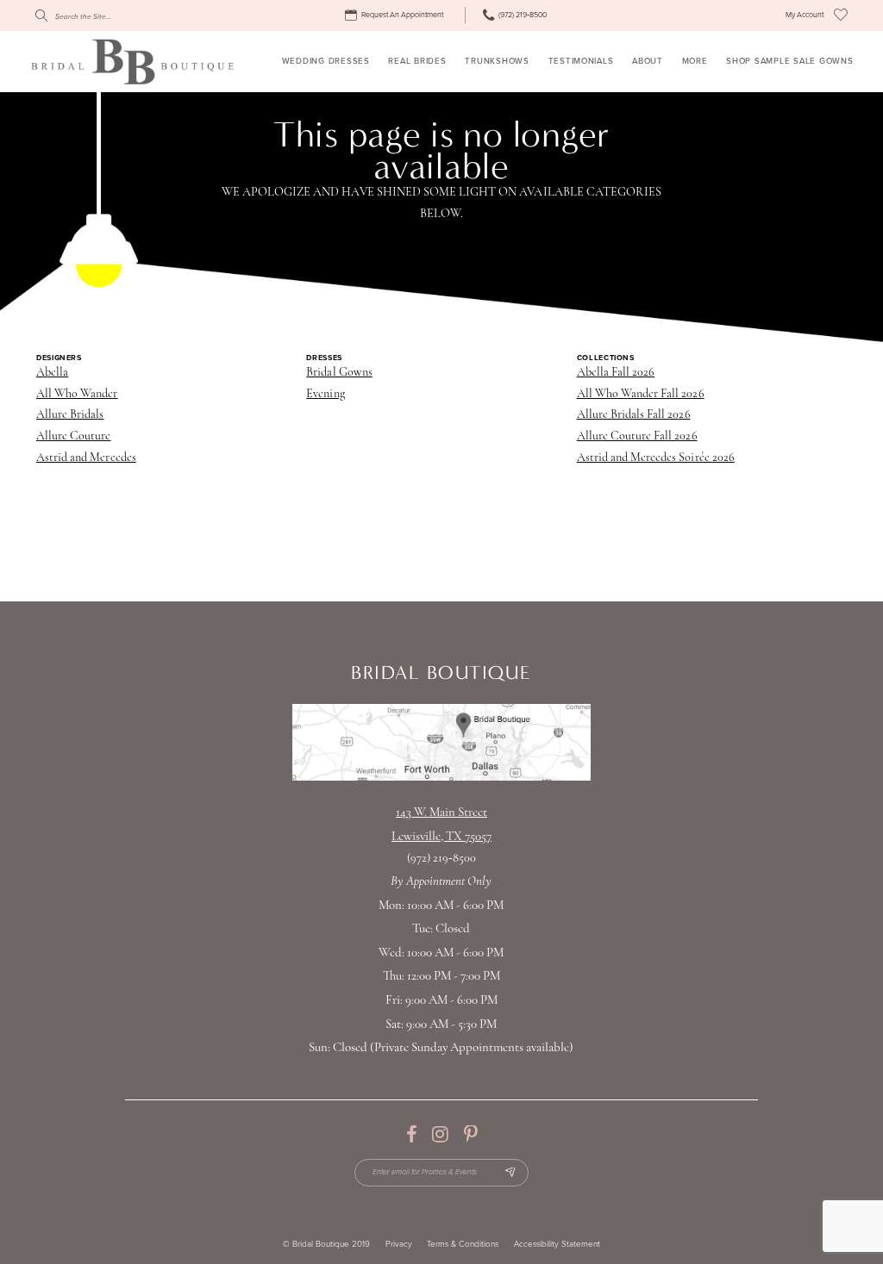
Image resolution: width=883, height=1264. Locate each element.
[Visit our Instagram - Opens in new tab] (440, 1134)
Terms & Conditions (462, 1244)
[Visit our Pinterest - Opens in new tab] (470, 1134)
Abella (52, 372)
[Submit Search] (40, 15)
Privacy (398, 1244)
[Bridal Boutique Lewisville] (132, 61)
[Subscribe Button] (510, 1173)
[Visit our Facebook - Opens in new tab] (411, 1134)
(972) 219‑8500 (442, 858)
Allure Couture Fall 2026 (637, 436)
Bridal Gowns (339, 372)
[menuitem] (396, 15)
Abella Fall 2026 (616, 372)
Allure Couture (73, 436)
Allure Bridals (70, 414)
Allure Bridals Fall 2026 (634, 414)
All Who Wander (77, 394)
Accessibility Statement (557, 1244)
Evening (325, 394)
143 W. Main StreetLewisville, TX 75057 (441, 825)
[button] (804, 15)
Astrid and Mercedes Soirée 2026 (656, 457)
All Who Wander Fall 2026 (641, 394)
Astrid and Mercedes (86, 457)
